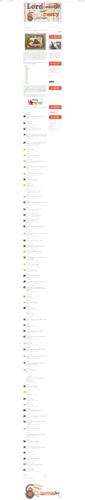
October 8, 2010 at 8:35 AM (32, 156)
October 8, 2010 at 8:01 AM (32, 138)
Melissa (27, 231)
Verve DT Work (29, 108)
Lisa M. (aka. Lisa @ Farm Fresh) (31, 213)
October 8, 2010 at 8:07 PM (32, 400)
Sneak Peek (40, 107)
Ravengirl (27, 408)
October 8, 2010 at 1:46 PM (32, 292)
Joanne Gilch (28, 317)
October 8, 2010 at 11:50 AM (32, 247)
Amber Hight (28, 114)
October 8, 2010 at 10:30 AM (32, 216)
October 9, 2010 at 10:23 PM (32, 465)
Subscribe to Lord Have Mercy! (54, 26)
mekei (27, 402)
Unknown (27, 172)
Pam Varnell (28, 456)
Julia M (27, 361)
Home (25, 23)
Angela (27, 427)
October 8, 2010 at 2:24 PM (32, 303)
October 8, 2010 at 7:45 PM (32, 387)
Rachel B (27, 177)
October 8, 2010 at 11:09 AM (32, 229)
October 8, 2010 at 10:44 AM (32, 222)
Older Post (45, 475)
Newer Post (25, 475)
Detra (27, 153)
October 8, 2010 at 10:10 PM (32, 430)
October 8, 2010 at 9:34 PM (32, 417)
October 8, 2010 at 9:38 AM (32, 175)
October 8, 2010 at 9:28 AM (32, 169)
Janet (27, 323)
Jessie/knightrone (29, 468)
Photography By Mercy (52, 128)
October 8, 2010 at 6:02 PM (32, 351)
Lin (26, 255)
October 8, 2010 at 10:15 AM (32, 204)
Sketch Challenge (34, 107)
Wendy (27, 329)
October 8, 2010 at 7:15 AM (32, 118)
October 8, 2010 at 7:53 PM (32, 394)
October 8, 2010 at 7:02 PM (32, 365)
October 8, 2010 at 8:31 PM (32, 411)
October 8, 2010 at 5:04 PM (32, 339)
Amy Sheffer (28, 165)
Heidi (27, 384)
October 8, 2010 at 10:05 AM (32, 192)
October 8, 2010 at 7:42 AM (32, 130)
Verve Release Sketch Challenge (38, 108)
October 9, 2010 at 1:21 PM (32, 459)
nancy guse (28, 376)
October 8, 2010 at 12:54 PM (32, 265)
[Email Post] (36, 106)
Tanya (27, 274)
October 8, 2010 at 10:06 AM (32, 198)
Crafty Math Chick (29, 285)
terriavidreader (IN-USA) (30, 451)
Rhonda (27, 200)
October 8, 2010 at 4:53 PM (32, 326)
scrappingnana (28, 159)
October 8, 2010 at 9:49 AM (32, 180)
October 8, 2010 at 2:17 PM (32, 298)
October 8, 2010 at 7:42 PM (32, 381)
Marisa (27, 224)
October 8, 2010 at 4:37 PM (32, 320)
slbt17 (27, 390)
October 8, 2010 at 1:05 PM (32, 271)
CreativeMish (28, 294)
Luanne (27, 238)
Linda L (27, 432)
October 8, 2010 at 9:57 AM (32, 186)
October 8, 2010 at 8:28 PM (32, 406)
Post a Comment (26, 473)
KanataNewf (28, 121)
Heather (27, 414)
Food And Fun (51, 126)
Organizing (50, 127)
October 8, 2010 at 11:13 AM (32, 236)
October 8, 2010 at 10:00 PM (32, 424)
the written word (51, 130)
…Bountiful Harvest (27, 27)
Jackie (27, 334)
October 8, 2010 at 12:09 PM (32, 253)
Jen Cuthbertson (28, 244)
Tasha (27, 397)
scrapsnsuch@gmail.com (30, 250)
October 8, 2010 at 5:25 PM (32, 344)
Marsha (27, 268)
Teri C (27, 148)
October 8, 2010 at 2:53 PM (32, 309)
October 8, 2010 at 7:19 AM (32, 124)
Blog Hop (28, 107)
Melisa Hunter (28, 420)
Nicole (27, 141)
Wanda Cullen (28, 279)
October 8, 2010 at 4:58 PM (32, 332)
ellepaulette (28, 300)
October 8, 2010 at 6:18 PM (32, 358)
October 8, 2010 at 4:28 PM (32, 315)
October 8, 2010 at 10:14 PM (32, 437)
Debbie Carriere (28, 354)
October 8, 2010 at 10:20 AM (32, 210)
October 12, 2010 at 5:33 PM (32, 471)
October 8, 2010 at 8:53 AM (32, 162)
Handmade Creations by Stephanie (31, 219)
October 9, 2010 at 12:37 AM (32, 448)
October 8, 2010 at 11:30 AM (32, 241)
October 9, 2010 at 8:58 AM (32, 454)
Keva (27, 132)
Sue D (27, 194)
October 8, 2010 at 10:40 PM (32, 442)
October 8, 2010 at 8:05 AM (32, 145)
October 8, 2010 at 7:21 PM (32, 373)
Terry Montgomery (29, 462)
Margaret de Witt (28, 127)
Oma (26, 439)
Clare (27, 207)
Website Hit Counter (52, 83)
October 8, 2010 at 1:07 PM (32, 277)
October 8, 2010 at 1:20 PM (32, 282)
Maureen (27, 347)
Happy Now (28, 341)
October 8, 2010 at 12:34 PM (32, 260)
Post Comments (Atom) (31, 477)
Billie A (27, 445)
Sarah (27, 262)
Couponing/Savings (52, 122)
